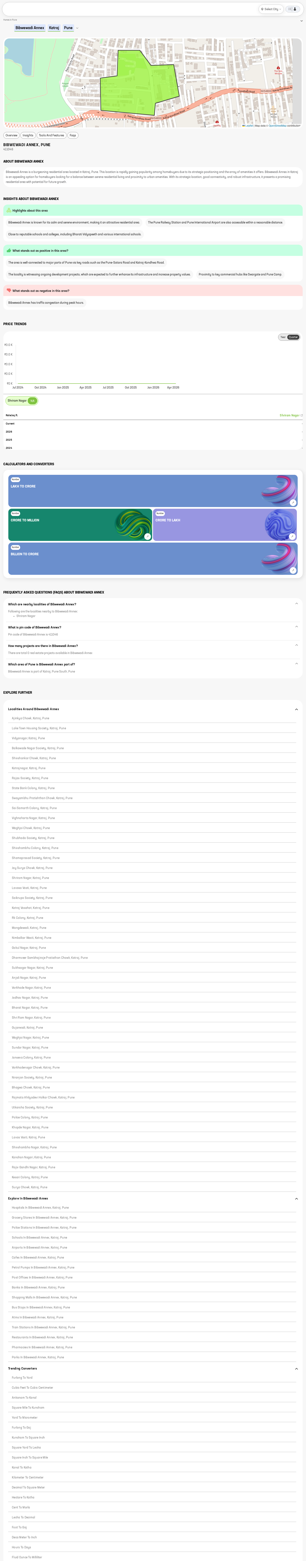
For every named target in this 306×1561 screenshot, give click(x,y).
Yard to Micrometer (24, 1417)
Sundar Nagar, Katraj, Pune (30, 1047)
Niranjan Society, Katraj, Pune (32, 1077)
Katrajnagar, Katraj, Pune (28, 768)
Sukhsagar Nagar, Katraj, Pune (32, 967)
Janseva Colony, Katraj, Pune (31, 1057)
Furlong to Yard (22, 1377)
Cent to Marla (21, 1507)
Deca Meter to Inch (24, 1537)
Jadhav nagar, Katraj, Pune (30, 997)
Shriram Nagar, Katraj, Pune (30, 878)
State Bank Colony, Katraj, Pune (33, 788)
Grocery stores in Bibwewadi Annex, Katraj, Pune (44, 1217)
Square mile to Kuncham (28, 1407)
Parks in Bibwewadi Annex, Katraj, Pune (38, 1357)
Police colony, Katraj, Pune (30, 1117)
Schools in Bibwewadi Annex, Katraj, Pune (39, 1237)
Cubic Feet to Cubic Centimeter (32, 1387)
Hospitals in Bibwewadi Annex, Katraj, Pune (40, 1207)
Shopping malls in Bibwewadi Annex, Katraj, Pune (44, 1297)
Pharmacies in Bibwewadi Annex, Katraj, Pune (42, 1347)
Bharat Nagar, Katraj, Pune (29, 1007)
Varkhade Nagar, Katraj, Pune (31, 987)
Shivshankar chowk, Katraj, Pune (34, 758)
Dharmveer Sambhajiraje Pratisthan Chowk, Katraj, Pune (50, 957)
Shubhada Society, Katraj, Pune (33, 838)
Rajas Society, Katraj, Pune (30, 778)
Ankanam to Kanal (24, 1397)
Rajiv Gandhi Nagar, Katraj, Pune (33, 1167)
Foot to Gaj (19, 1527)
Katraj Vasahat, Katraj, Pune (30, 908)
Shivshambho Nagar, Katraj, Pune (34, 1147)
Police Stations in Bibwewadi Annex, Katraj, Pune (44, 1227)
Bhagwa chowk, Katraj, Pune (31, 1087)
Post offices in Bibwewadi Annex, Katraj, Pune (42, 1277)
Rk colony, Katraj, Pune (27, 918)
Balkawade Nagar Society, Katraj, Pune (38, 748)
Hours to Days (21, 1547)
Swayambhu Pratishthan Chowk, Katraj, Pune (42, 798)
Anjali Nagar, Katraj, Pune (29, 977)
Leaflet (249, 125)
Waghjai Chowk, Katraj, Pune (31, 828)
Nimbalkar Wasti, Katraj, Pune (31, 938)
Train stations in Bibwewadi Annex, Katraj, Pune (43, 1327)
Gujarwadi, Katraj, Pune (27, 1027)
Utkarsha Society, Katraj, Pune (32, 1107)
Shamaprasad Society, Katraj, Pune (36, 858)
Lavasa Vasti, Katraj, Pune (29, 888)
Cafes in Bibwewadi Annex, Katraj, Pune (38, 1257)
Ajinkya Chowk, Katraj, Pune (30, 718)
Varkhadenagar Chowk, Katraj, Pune (36, 1067)
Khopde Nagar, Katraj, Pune (30, 1127)
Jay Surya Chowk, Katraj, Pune (32, 868)
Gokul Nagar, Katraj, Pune (29, 947)
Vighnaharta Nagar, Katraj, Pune (33, 818)
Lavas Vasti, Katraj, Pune (28, 1137)
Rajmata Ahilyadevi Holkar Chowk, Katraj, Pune (43, 1097)
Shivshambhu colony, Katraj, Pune (35, 848)
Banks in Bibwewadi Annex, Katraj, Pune (38, 1287)
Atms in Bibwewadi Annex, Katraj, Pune (37, 1317)
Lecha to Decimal (23, 1517)
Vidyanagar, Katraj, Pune (28, 738)
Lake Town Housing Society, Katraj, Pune (39, 728)
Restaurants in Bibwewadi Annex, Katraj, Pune (42, 1337)
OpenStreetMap (278, 125)
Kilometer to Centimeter (28, 1477)
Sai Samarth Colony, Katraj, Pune (34, 808)
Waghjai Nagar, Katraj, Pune (30, 1037)
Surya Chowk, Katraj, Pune (29, 1187)
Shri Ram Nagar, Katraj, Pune (31, 1017)
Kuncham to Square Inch (28, 1437)
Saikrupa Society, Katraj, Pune (32, 898)
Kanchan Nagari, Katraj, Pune (31, 1157)
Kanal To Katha (21, 1467)
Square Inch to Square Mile (30, 1457)
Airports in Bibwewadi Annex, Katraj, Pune (39, 1247)
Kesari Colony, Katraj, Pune (30, 1177)
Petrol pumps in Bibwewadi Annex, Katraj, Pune (43, 1267)
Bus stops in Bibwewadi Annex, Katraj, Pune (41, 1307)
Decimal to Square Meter (28, 1487)
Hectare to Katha (23, 1497)
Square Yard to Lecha (26, 1447)
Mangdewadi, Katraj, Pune (29, 928)
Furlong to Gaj (21, 1427)
